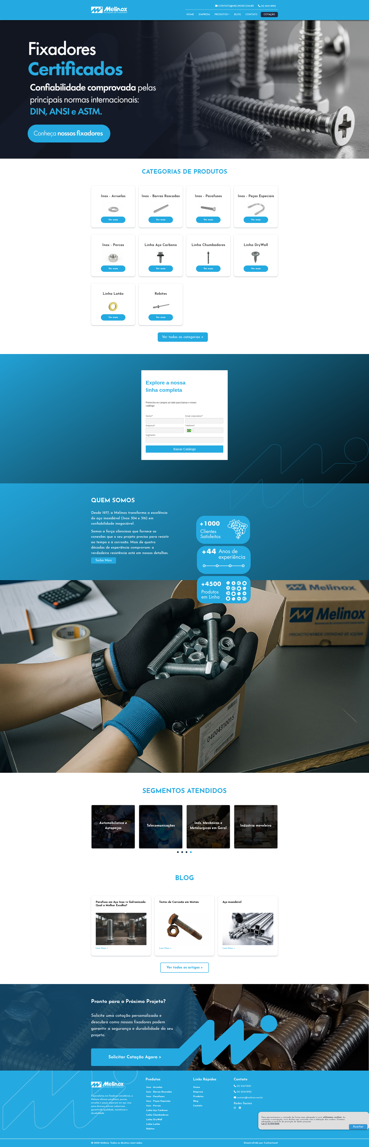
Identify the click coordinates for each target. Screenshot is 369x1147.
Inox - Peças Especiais (158, 1101)
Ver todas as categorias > (183, 337)
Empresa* (150, 425)
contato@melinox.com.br (236, 6)
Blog (237, 14)
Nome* (149, 416)
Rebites (150, 1129)
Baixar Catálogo (184, 449)
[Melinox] (184, 1045)
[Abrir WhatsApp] (361, 1139)
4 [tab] (191, 852)
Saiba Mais (103, 560)
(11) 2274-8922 (268, 6)
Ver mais (113, 220)
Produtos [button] (221, 14)
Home (190, 14)
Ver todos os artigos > (184, 967)
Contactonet (271, 1143)
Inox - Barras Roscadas (159, 1092)
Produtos (198, 1096)
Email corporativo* (194, 416)
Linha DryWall (154, 1119)
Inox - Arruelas (154, 1087)
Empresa (204, 14)
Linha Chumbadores (157, 1115)
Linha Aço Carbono (157, 1110)
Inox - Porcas (153, 1106)
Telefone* (190, 425)
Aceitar (358, 1126)
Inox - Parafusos (155, 1096)
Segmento (150, 435)
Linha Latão (153, 1124)
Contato (251, 14)
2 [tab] (182, 852)
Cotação (269, 14)
